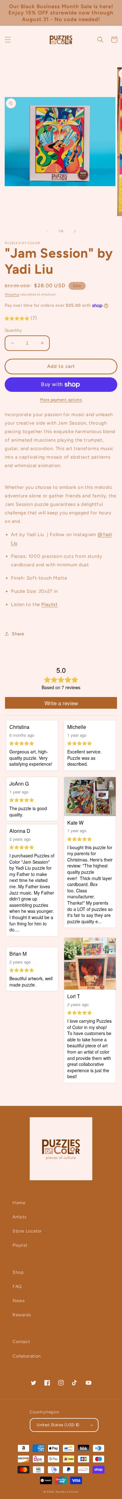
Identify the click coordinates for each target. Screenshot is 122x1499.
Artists (20, 1217)
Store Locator (27, 1231)
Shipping (12, 294)
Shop (18, 1272)
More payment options (61, 400)
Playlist (20, 1245)
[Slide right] (75, 231)
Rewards (22, 1315)
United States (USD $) (58, 1424)
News (19, 1300)
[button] (8, 40)
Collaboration (27, 1356)
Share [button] (18, 634)
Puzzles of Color (67, 1491)
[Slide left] (47, 231)
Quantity (13, 330)
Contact (21, 1341)
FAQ (17, 1286)
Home (19, 1202)
